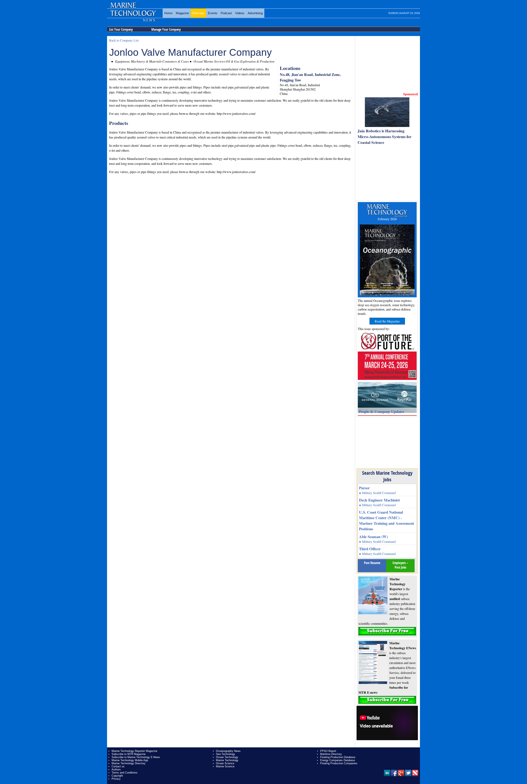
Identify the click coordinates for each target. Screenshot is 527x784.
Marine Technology (227, 760)
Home (168, 13)
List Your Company (121, 29)
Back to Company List (124, 40)
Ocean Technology (227, 757)
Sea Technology (225, 754)
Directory (198, 13)
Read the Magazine (387, 321)
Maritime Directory (331, 754)
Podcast (226, 13)
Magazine (182, 13)
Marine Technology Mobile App (130, 760)
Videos (239, 13)
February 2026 (387, 219)
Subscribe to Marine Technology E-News (136, 757)
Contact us (118, 766)
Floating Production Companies (338, 763)
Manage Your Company (166, 29)
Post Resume (372, 563)
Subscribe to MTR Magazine (129, 754)
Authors (116, 769)
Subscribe (387, 631)
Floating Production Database (337, 757)
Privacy (116, 778)
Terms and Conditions (125, 772)
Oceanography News (228, 751)
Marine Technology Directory (129, 763)
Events (212, 13)
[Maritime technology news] (132, 15)
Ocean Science (225, 763)
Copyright (117, 775)
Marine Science (225, 766)
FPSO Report (328, 751)
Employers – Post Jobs (400, 565)
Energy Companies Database (337, 760)
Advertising (255, 13)
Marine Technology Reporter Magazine (134, 751)
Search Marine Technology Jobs (387, 476)
